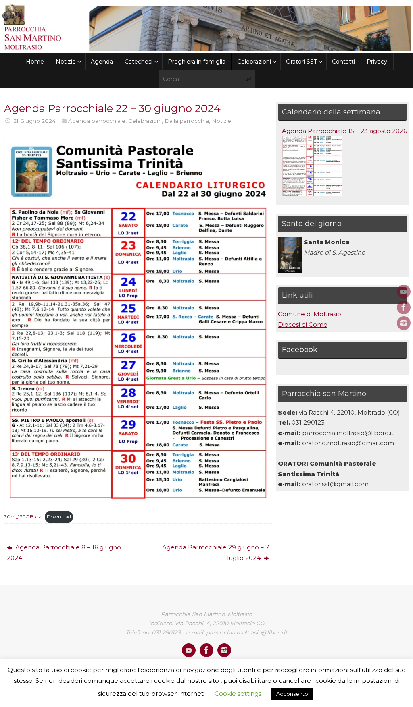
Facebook (299, 349)
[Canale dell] (404, 292)
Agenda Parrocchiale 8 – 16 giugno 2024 (64, 552)
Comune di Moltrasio (309, 314)
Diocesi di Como (302, 324)
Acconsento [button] (292, 693)
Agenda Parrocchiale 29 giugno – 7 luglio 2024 (215, 552)
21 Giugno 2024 (34, 121)
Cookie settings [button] (238, 693)
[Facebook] (404, 307)
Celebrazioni (145, 121)
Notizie (221, 121)
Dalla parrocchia (187, 121)
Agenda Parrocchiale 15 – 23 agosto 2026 (344, 131)
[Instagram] (404, 323)
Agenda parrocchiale (96, 121)
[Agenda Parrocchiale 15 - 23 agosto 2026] (312, 194)
